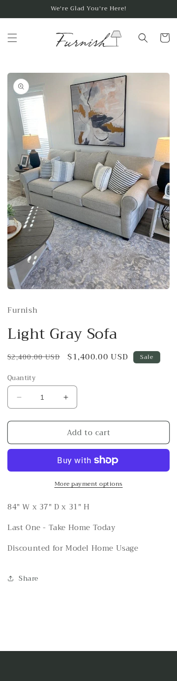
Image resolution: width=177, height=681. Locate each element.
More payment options (89, 483)
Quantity (21, 378)
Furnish (71, 672)
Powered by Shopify (112, 672)
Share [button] (28, 578)
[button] (12, 38)
